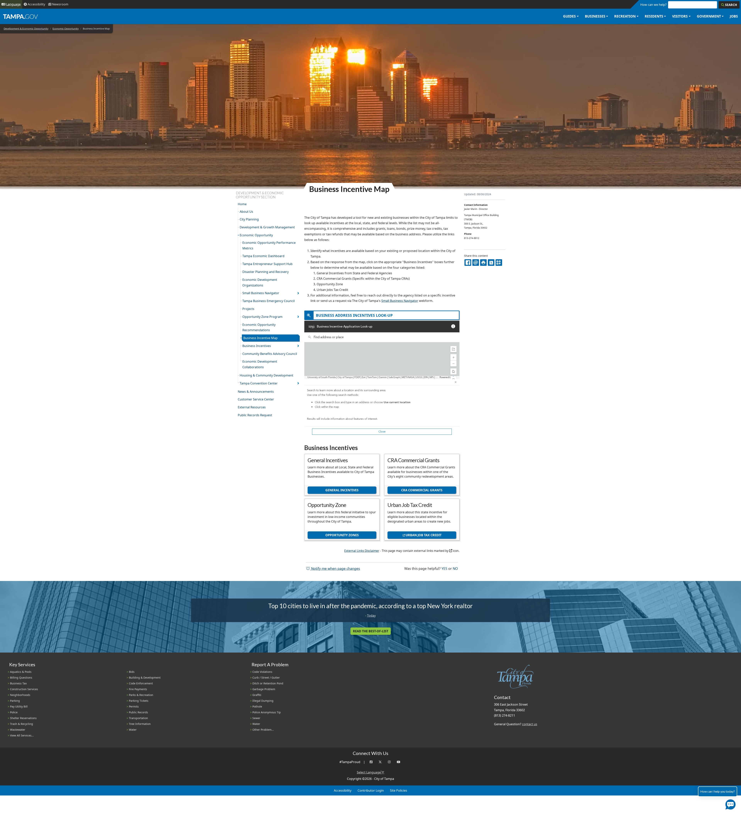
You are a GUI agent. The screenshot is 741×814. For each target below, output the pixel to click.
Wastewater (17, 729)
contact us (529, 724)
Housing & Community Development (266, 375)
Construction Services (24, 689)
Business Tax (18, 683)
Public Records (138, 712)
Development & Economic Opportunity (26, 28)
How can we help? (653, 5)
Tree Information (140, 724)
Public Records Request (255, 415)
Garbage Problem (263, 689)
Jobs (734, 16)
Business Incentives (256, 346)
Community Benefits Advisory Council (269, 354)
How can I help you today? (717, 791)
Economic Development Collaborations (259, 364)
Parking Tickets (138, 701)
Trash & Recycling (21, 724)
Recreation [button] (625, 16)
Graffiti (256, 695)
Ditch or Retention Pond (267, 683)
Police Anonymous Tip (266, 712)
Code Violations (262, 672)
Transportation (138, 718)
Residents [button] (654, 16)
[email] (475, 262)
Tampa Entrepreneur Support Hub (267, 264)
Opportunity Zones (342, 535)
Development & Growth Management (267, 227)
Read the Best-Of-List (370, 631)
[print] (483, 262)
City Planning (249, 219)
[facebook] (467, 262)
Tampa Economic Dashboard (263, 256)
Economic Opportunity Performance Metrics (269, 245)
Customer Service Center (256, 399)
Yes (444, 568)
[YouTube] (398, 762)
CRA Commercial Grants (421, 490)
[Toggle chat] (729, 803)
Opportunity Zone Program (262, 317)
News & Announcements (256, 391)
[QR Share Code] (499, 262)
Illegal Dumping (262, 701)
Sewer (256, 718)
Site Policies (398, 790)
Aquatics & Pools (20, 672)
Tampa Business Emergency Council (268, 301)
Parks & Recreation (141, 695)
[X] (491, 262)
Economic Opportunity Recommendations (259, 327)
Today (371, 615)
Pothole (257, 706)
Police (14, 712)
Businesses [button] (595, 16)
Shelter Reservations (23, 718)
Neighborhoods (20, 695)
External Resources (252, 407)
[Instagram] (389, 762)
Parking (15, 701)
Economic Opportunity (65, 28)
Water (133, 729)
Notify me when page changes (335, 568)
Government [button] (709, 16)
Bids (131, 672)
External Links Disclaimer (361, 551)
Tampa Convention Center (259, 383)
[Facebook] (371, 762)
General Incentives (342, 490)
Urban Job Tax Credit (424, 535)
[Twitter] (380, 762)
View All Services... (22, 735)
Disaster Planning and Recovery (265, 272)
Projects (248, 309)
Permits (134, 706)
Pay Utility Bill (19, 706)
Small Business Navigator (260, 293)
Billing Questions (21, 677)
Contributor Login (371, 790)
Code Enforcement (141, 683)
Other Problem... (263, 729)
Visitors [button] (680, 16)
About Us (246, 211)
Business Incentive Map (260, 338)
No (455, 568)
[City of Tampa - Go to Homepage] (20, 16)
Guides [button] (569, 16)
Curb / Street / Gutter (266, 677)
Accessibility (342, 790)
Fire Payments (138, 689)
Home (242, 204)
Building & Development (145, 677)
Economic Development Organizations (259, 282)
